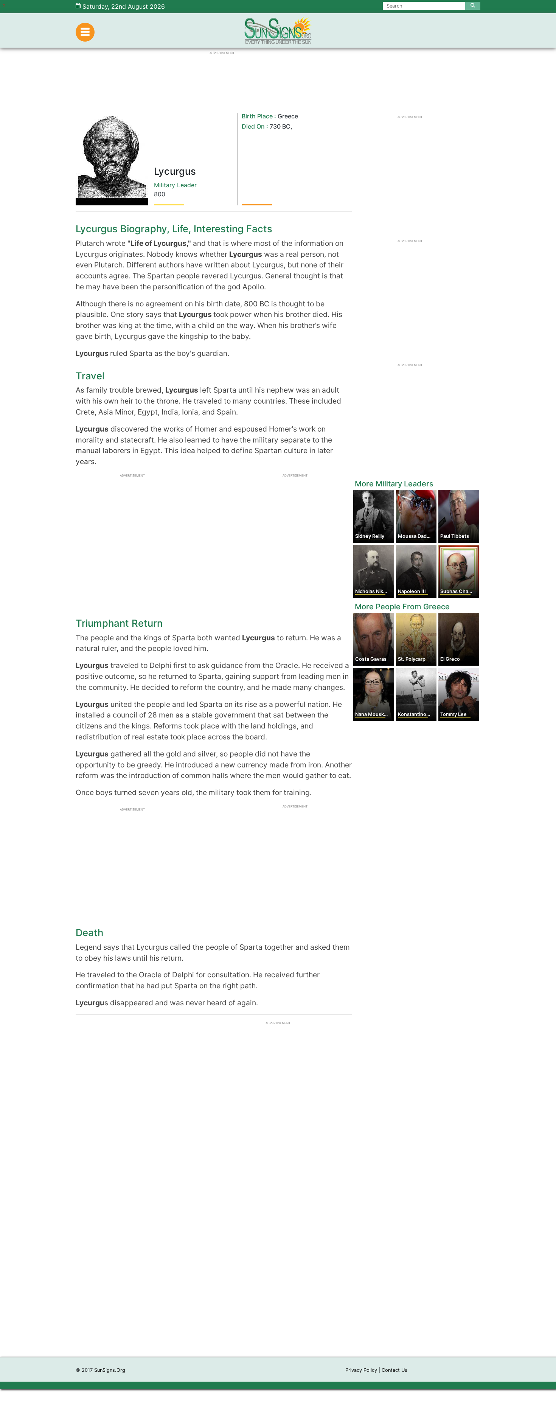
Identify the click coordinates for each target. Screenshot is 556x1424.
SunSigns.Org (109, 1370)
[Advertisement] (278, 1243)
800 (159, 194)
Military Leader (175, 185)
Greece (288, 116)
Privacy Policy (361, 1370)
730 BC (280, 126)
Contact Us (394, 1370)
